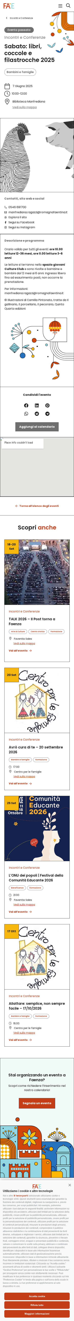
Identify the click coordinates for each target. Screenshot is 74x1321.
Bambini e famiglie (20, 72)
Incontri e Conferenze (24, 37)
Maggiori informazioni (37, 1313)
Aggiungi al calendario (37, 427)
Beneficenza (17, 887)
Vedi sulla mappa (24, 107)
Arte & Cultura (18, 631)
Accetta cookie (37, 1296)
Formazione (56, 631)
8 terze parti (21, 1195)
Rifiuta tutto (37, 1305)
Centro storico (38, 631)
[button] (69, 1185)
